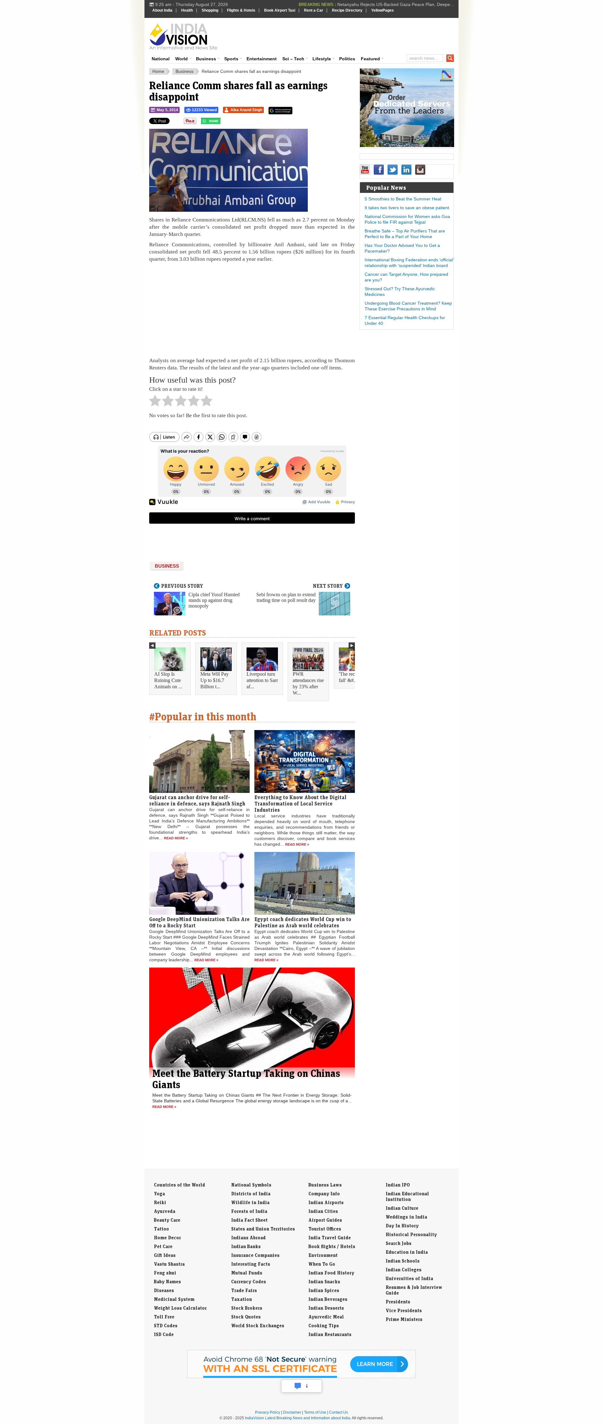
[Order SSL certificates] (301, 1377)
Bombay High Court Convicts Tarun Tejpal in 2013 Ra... (399, 4)
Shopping (210, 10)
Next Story (328, 586)
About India (162, 10)
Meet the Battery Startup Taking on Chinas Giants (246, 1078)
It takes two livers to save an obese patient (407, 207)
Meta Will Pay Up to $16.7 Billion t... (214, 680)
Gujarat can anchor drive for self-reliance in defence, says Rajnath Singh (197, 800)
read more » (176, 838)
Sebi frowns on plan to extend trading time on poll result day (286, 597)
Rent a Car (313, 10)
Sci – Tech (293, 58)
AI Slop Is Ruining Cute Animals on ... (168, 680)
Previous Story (182, 586)
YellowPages (382, 10)
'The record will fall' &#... (354, 677)
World (181, 58)
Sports (231, 58)
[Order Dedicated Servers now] (407, 145)
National (161, 58)
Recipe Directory (347, 10)
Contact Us (338, 1412)
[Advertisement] (344, 35)
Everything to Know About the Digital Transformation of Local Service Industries (300, 803)
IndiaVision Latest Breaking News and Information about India (297, 1418)
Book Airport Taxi (279, 10)
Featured (370, 58)
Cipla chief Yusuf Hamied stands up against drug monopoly (214, 600)
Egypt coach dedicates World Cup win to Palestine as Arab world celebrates (302, 922)
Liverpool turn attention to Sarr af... (262, 680)
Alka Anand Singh (246, 110)
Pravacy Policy (267, 1412)
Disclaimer (292, 1412)
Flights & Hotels (241, 10)
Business (206, 58)
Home (158, 71)
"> (222, 122)
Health (187, 10)
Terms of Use (315, 1412)
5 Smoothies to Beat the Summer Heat (403, 198)
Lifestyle (321, 58)
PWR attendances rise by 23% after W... (308, 683)
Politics (347, 58)
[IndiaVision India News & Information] (183, 36)
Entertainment (262, 58)
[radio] (155, 402)
